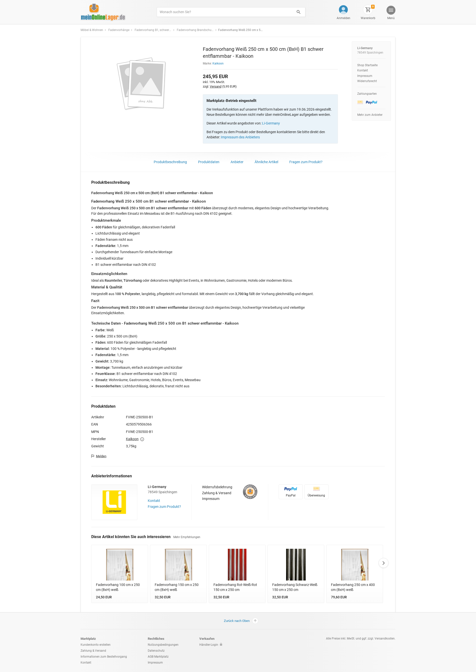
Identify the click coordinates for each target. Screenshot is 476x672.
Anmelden (343, 18)
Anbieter (237, 162)
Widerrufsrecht (367, 81)
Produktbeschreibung (170, 162)
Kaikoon (218, 63)
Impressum (364, 76)
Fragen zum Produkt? (306, 162)
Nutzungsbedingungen (163, 644)
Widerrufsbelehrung (217, 487)
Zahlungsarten (367, 93)
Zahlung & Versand (216, 493)
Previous (91, 563)
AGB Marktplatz (158, 656)
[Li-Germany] (114, 502)
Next (383, 563)
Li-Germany (271, 123)
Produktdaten (208, 162)
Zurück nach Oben (237, 621)
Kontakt (362, 70)
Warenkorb (368, 18)
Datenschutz (156, 650)
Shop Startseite (367, 65)
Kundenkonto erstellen (96, 644)
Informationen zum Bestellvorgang (104, 656)
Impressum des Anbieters (240, 137)
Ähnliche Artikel (266, 162)
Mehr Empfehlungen (186, 537)
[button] (391, 13)
